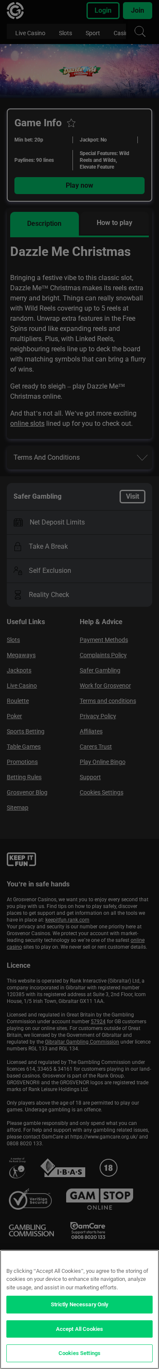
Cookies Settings (79, 1353)
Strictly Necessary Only (80, 1304)
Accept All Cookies (79, 1329)
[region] (79, 1309)
